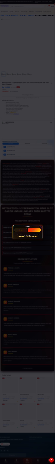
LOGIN (20, 230)
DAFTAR (34, 230)
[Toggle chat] (51, 460)
